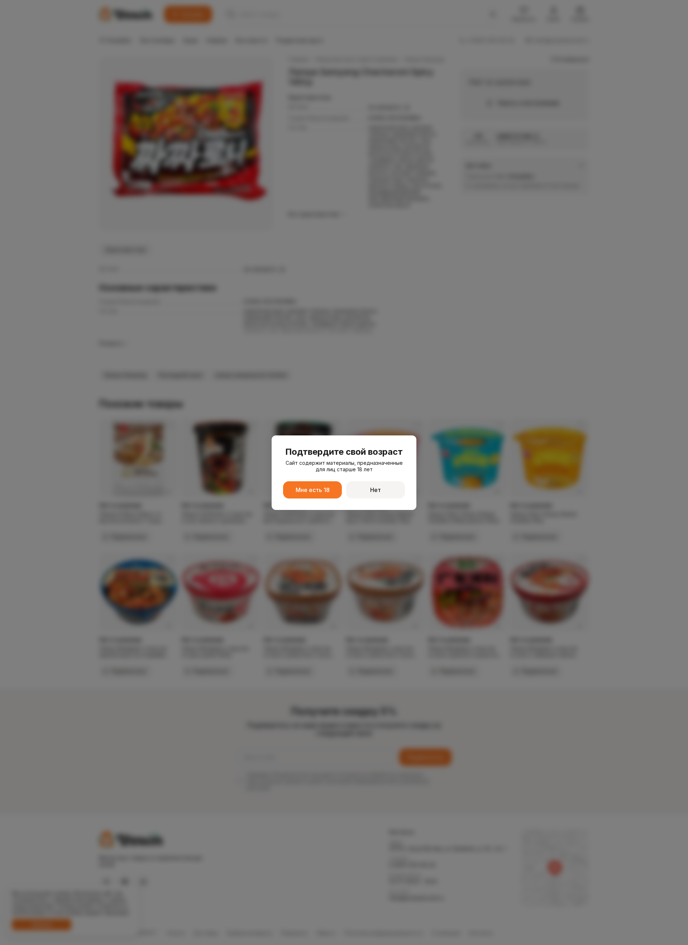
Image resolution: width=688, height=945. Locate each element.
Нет (375, 489)
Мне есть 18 (313, 489)
